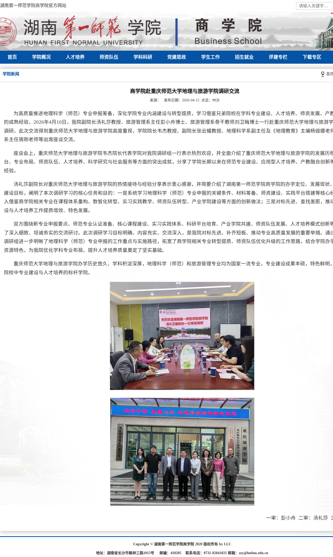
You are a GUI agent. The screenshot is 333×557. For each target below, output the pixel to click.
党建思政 (176, 57)
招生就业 (244, 57)
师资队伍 (109, 57)
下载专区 (312, 57)
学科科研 (142, 57)
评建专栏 (278, 57)
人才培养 (75, 57)
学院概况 (41, 57)
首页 (12, 57)
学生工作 (210, 57)
